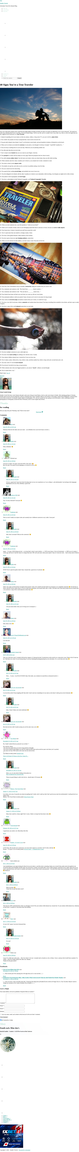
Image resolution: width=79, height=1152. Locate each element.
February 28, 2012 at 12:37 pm (10, 828)
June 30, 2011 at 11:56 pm (9, 638)
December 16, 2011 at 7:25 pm (13, 770)
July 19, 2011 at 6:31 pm (12, 707)
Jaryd (11, 900)
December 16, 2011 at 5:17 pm (10, 741)
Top (1, 0)
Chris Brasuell (13, 825)
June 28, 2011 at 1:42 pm (12, 479)
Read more (39, 412)
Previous (2, 375)
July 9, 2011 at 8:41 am (8, 655)
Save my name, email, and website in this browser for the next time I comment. (21, 1014)
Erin (11, 424)
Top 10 (8, 373)
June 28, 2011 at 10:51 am (9, 427)
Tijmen (12, 581)
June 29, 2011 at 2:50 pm (12, 531)
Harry (11, 919)
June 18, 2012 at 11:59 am (9, 845)
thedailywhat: (20, 753)
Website (2, 1011)
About (5, 1115)
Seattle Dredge (17, 935)
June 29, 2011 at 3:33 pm (9, 548)
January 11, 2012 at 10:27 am (10, 791)
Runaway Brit (13, 495)
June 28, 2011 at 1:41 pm (9, 497)
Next (1, 377)
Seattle (12, 441)
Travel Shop (7, 1118)
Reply (4, 432)
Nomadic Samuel (14, 652)
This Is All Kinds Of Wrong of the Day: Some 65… (15, 756)
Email (2, 1008)
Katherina (12, 512)
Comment (3, 1003)
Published (6, 1121)
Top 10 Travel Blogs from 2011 (11, 969)
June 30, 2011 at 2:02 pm (9, 584)
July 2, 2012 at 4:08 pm (12, 884)
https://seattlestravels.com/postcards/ (15, 774)
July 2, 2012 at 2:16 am (9, 863)
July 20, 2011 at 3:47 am (9, 724)
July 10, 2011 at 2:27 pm (12, 673)
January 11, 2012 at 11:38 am (13, 811)
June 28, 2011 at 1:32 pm (9, 444)
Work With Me (7, 1119)
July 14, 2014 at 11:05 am (12, 938)
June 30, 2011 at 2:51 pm (12, 604)
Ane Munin (13, 738)
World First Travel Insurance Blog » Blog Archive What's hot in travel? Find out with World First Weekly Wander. (33, 977)
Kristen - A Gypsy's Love (16, 842)
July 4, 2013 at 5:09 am (9, 903)
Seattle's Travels (4, 3)
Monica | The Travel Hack (16, 788)
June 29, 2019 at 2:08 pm (9, 955)
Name (2, 1005)
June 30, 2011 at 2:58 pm (9, 621)
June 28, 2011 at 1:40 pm (9, 461)
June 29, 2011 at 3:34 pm (9, 567)
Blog (5, 1117)
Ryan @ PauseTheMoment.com (18, 635)
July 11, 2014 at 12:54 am (9, 921)
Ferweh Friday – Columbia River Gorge (34, 849)
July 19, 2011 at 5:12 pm (9, 690)
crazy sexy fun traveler (16, 687)
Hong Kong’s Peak (28, 797)
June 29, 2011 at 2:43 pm (9, 514)
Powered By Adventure (24, 1150)
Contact (5, 1122)
